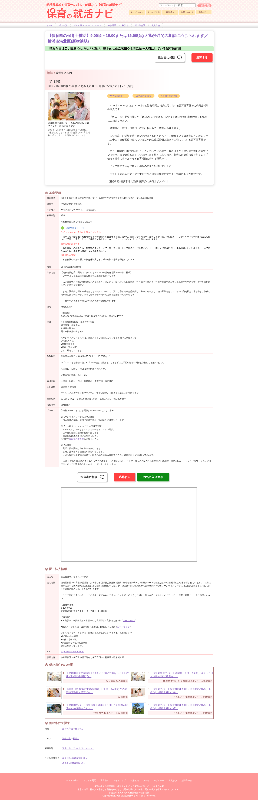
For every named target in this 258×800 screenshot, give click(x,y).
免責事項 (172, 780)
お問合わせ (186, 780)
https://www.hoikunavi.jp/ (72, 651)
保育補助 (79, 728)
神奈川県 (112, 25)
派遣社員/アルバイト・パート (87, 25)
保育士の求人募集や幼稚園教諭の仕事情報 (129, 792)
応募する (202, 57)
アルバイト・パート (83, 748)
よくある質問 (153, 12)
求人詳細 (155, 25)
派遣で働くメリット (75, 228)
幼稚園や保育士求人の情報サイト (80, 13)
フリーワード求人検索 (204, 5)
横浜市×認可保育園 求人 (73, 763)
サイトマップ (119, 780)
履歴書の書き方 (76, 439)
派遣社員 (67, 748)
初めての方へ (137, 12)
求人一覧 (63, 25)
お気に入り (204, 12)
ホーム (50, 25)
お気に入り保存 (153, 477)
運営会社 (170, 12)
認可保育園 (140, 25)
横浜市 (125, 25)
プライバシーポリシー (153, 780)
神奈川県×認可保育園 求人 (74, 758)
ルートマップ (129, 620)
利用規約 (134, 780)
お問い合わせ (187, 12)
